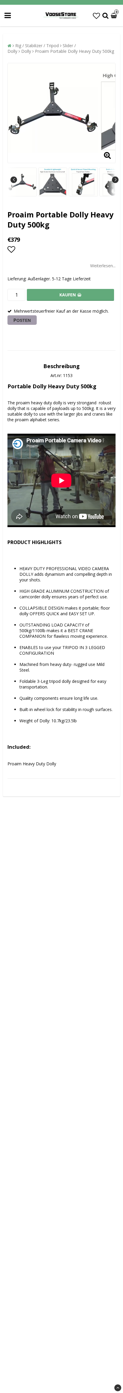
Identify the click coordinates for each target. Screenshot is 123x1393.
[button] (96, 15)
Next (115, 179)
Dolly (26, 51)
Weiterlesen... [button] (103, 265)
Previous (13, 179)
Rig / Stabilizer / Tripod (37, 45)
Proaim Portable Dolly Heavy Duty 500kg (74, 51)
